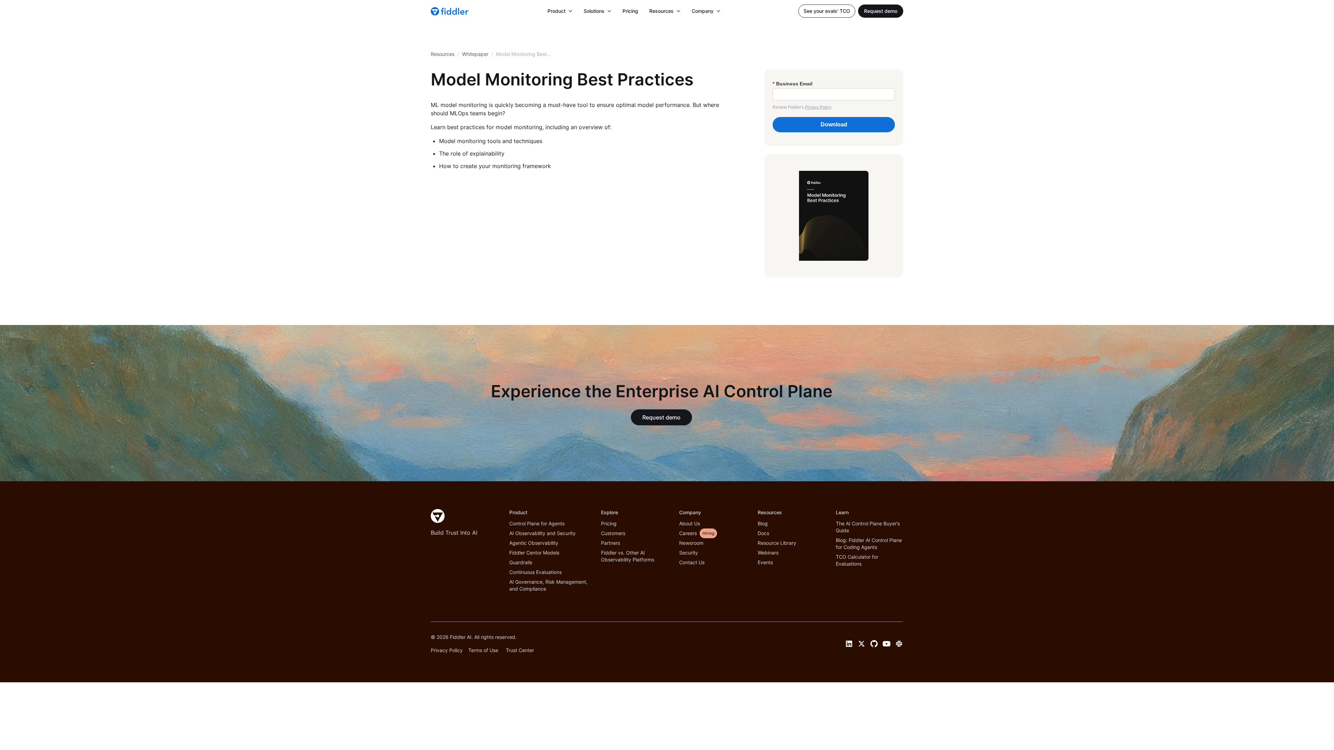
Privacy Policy (818, 107)
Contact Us (692, 562)
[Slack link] (899, 644)
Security (688, 553)
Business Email (793, 83)
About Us (689, 523)
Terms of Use (483, 650)
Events (765, 562)
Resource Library (777, 543)
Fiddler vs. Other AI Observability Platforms (627, 556)
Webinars (768, 553)
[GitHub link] (874, 644)
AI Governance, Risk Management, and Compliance (548, 585)
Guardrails (520, 562)
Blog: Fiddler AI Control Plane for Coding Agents (869, 543)
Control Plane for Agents (537, 523)
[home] (450, 11)
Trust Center (520, 650)
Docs (763, 533)
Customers (613, 533)
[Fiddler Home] (438, 516)
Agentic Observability (533, 543)
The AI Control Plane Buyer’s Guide (868, 526)
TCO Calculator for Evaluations (857, 560)
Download (834, 124)
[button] (560, 11)
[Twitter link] (861, 644)
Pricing (630, 11)
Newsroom (691, 543)
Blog (763, 523)
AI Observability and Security (542, 533)
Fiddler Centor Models (534, 553)
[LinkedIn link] (849, 644)
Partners (610, 543)
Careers (688, 533)
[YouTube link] (886, 644)
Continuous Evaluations (535, 572)
